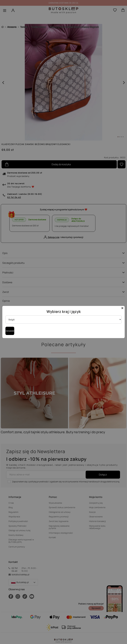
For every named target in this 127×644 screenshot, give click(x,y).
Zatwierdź (10, 331)
